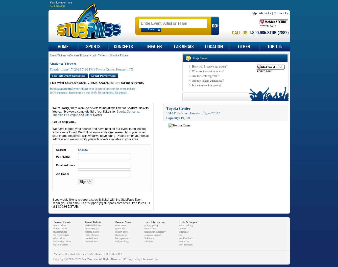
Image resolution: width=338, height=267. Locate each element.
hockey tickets (92, 235)
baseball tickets (92, 228)
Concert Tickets (79, 55)
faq (180, 235)
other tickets (59, 238)
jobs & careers (186, 244)
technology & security (155, 232)
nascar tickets (91, 241)
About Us (265, 13)
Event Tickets (58, 55)
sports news (121, 228)
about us (183, 228)
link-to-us (149, 238)
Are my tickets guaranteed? (208, 80)
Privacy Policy (132, 259)
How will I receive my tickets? (210, 66)
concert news (121, 232)
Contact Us (281, 13)
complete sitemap (153, 235)
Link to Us (87, 254)
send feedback (186, 238)
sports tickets (59, 225)
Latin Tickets (99, 55)
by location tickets (62, 241)
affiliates (149, 241)
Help (253, 13)
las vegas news (122, 238)
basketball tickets (93, 225)
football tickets (92, 232)
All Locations (57, 5)
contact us (184, 241)
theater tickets (60, 232)
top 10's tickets (60, 244)
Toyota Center (178, 108)
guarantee (184, 232)
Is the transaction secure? (206, 85)
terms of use (150, 228)
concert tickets (60, 228)
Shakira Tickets (119, 55)
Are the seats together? (205, 76)
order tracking (186, 225)
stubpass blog (122, 241)
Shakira (115, 83)
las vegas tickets (61, 235)
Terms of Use (150, 259)
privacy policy (151, 225)
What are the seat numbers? (208, 71)
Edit (70, 2)
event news (120, 225)
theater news (121, 235)
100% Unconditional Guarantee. (109, 92)
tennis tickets (91, 238)
